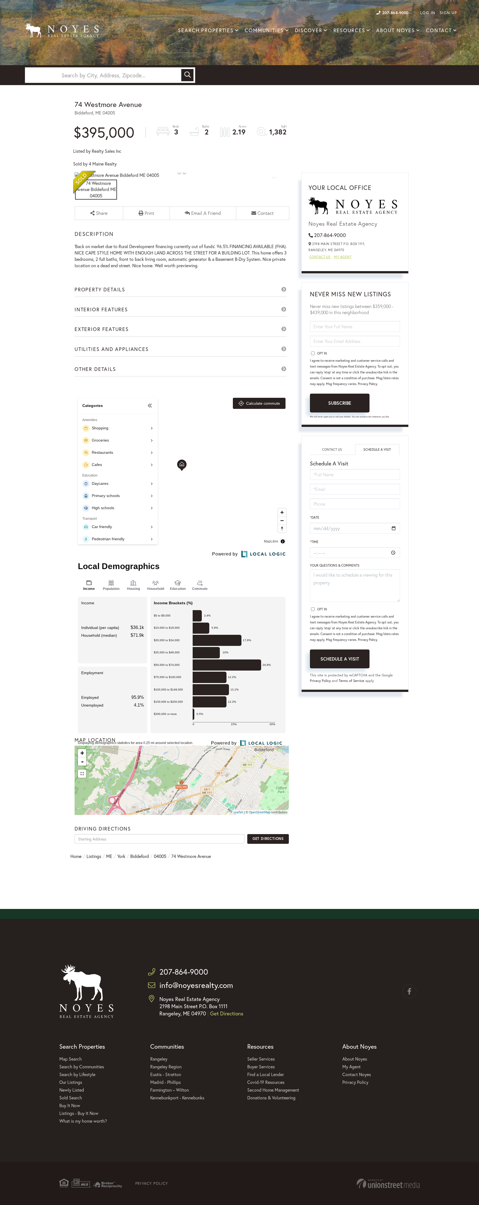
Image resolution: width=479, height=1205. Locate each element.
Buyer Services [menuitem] (261, 1066)
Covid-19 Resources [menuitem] (265, 1082)
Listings (93, 856)
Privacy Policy (367, 384)
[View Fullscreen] (82, 774)
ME (109, 856)
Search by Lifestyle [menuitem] (77, 1074)
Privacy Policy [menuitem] (355, 1082)
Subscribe (339, 403)
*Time (314, 542)
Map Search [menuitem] (70, 1059)
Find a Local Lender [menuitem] (265, 1074)
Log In (427, 12)
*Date (314, 517)
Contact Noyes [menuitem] (356, 1074)
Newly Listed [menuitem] (71, 1090)
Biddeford (139, 856)
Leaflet (238, 812)
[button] (187, 75)
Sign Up (448, 12)
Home (75, 856)
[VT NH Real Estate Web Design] (388, 1183)
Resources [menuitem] (349, 30)
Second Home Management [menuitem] (273, 1090)
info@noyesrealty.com (196, 985)
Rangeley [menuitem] (158, 1059)
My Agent (342, 257)
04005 (160, 856)
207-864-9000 (395, 12)
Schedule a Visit (377, 449)
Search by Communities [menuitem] (81, 1066)
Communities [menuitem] (264, 30)
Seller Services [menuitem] (261, 1059)
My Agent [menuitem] (351, 1066)
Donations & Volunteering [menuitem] (271, 1097)
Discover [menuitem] (308, 30)
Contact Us (320, 257)
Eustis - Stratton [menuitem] (165, 1074)
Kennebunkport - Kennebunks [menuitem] (177, 1097)
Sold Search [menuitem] (70, 1097)
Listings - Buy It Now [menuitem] (78, 1113)
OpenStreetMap (259, 812)
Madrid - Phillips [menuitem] (165, 1082)
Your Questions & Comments (335, 565)
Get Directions (268, 838)
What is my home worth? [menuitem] (83, 1121)
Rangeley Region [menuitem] (166, 1066)
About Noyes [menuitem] (395, 30)
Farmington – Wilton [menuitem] (169, 1090)
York (121, 856)
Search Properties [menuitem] (206, 30)
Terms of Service (351, 680)
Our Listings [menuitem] (70, 1082)
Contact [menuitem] (439, 30)
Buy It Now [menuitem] (69, 1105)
